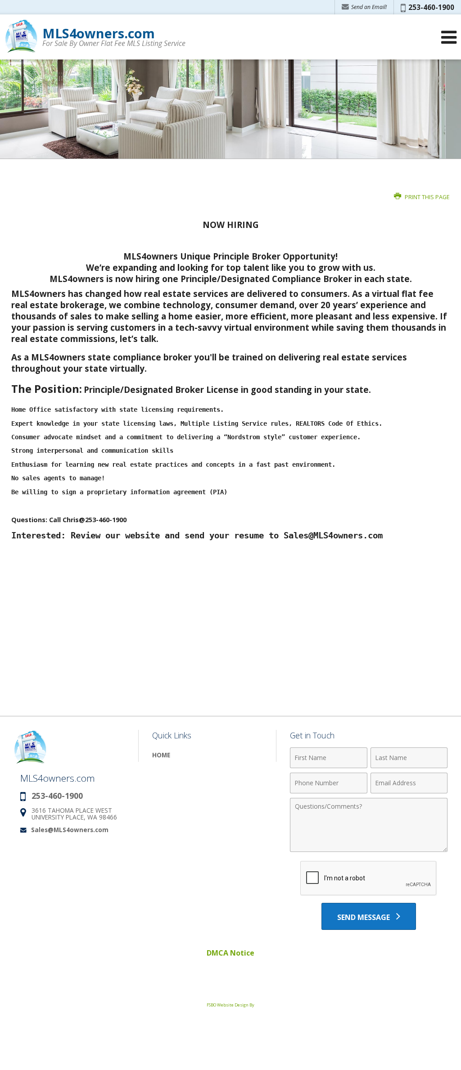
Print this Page (426, 197)
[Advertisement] (230, 978)
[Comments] (368, 849)
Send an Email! (368, 7)
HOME (161, 755)
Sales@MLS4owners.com (69, 829)
